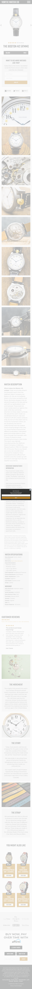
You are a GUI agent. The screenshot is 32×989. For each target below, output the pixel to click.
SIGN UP (16, 497)
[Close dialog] (30, 490)
